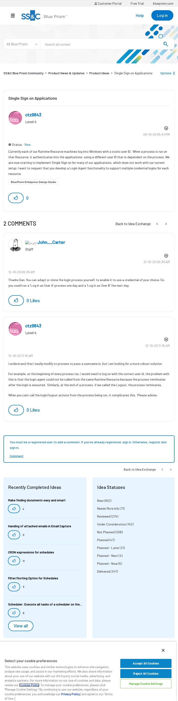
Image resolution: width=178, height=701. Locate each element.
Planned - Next (107, 556)
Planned (102, 540)
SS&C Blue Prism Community (23, 73)
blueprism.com (163, 3)
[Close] (163, 650)
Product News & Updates (66, 73)
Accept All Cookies (146, 663)
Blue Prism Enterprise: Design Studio (33, 181)
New (28, 144)
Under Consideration (111, 524)
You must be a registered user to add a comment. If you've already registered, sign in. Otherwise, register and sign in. (88, 445)
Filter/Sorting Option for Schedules (33, 578)
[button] (16, 198)
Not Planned (105, 532)
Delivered (103, 571)
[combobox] (107, 44)
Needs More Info (108, 508)
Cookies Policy (29, 685)
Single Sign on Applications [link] (133, 73)
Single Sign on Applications (32, 98)
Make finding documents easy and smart (37, 500)
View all (21, 626)
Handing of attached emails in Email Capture (39, 526)
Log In (162, 15)
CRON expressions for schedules (31, 552)
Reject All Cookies (145, 673)
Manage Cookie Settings (146, 683)
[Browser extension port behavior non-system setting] (166, 223)
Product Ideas (99, 73)
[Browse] (15, 15)
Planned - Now (107, 563)
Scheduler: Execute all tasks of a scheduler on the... (45, 604)
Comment (16, 456)
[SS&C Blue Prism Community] (44, 15)
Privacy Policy (70, 694)
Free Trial (137, 3)
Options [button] (166, 73)
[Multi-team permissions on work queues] (157, 223)
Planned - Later (108, 548)
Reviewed (103, 516)
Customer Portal (109, 3)
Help (140, 15)
